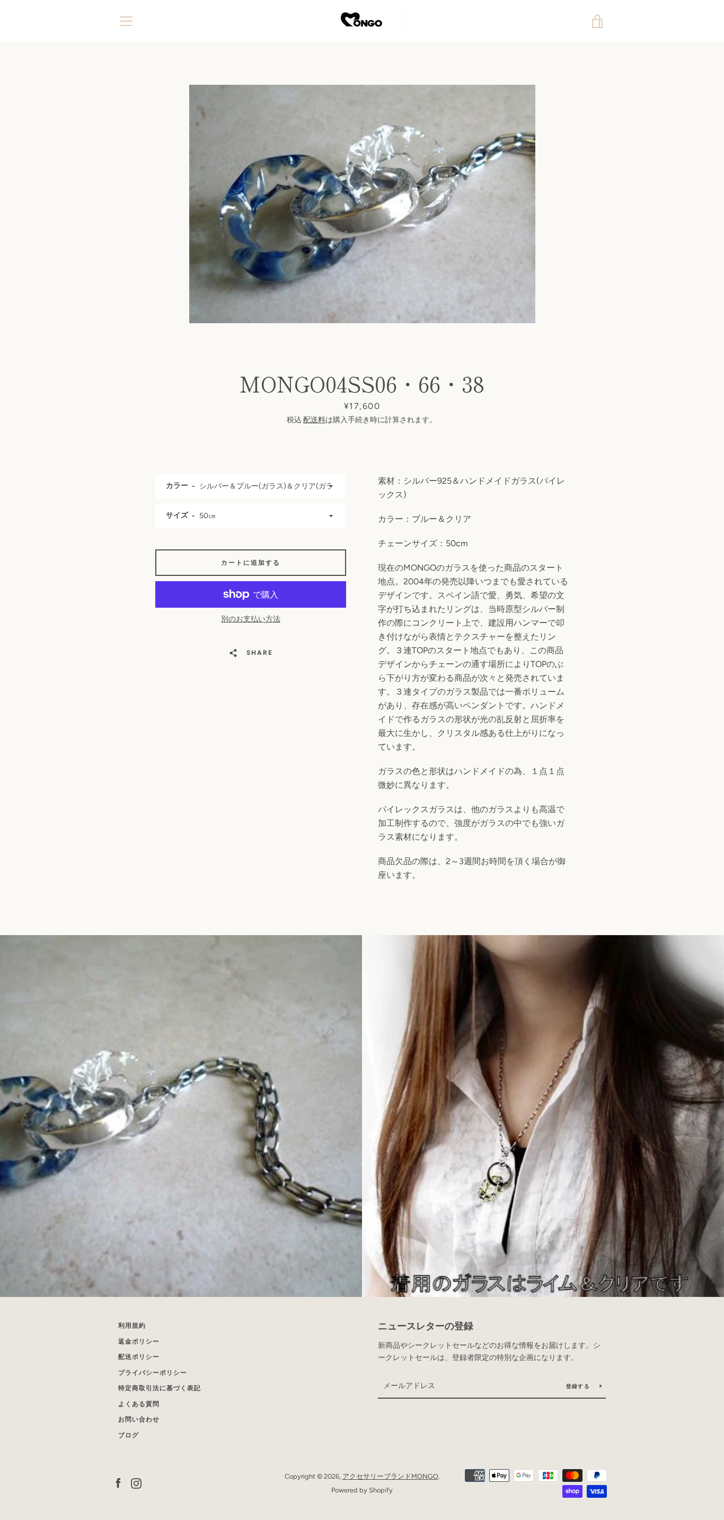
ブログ (128, 1435)
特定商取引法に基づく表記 (159, 1388)
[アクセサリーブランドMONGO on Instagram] (136, 1483)
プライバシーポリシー (152, 1372)
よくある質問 (139, 1404)
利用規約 (132, 1325)
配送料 (314, 419)
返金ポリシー (139, 1341)
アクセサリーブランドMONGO (390, 1476)
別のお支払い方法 (250, 619)
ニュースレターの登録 (425, 1326)
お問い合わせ (139, 1419)
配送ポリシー (139, 1357)
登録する (578, 1386)
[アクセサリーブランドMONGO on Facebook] (118, 1483)
